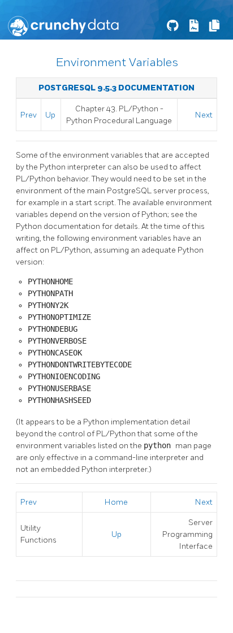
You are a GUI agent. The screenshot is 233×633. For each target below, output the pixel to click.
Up (50, 115)
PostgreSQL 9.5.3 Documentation (116, 88)
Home (116, 502)
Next (204, 115)
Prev (28, 115)
